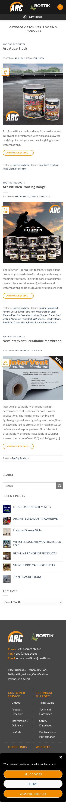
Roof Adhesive (50, 322)
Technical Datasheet (45, 712)
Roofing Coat (9, 311)
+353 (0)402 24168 (25, 653)
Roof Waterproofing (48, 165)
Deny (33, 784)
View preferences (33, 793)
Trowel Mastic (20, 322)
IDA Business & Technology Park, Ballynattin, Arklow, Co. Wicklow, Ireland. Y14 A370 (28, 674)
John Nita (38, 58)
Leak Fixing (20, 168)
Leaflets (16, 732)
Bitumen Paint (23, 311)
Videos (16, 702)
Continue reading (18, 152)
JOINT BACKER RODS (27, 576)
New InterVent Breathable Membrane (32, 341)
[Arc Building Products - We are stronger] (32, 7)
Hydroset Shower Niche (27, 530)
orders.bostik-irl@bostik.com (34, 658)
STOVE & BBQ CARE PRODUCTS (34, 565)
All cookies (33, 774)
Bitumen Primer (47, 315)
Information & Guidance (20, 723)
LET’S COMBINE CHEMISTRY (32, 506)
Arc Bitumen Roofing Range (24, 187)
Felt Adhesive (35, 322)
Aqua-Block (8, 168)
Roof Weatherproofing (28, 315)
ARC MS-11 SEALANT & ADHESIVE (35, 518)
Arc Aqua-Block (15, 48)
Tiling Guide (46, 702)
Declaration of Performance (48, 734)
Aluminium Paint (19, 318)
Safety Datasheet (45, 723)
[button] (60, 757)
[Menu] (60, 7)
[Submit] (59, 485)
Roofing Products (14, 44)
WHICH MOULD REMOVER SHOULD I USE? (37, 543)
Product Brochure (17, 712)
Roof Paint (7, 322)
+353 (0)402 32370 (29, 649)
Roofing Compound (48, 308)
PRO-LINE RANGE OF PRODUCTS (35, 553)
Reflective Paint (52, 318)
